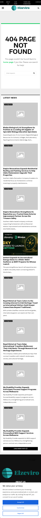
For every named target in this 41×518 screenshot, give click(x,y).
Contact (38, 2)
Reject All (20, 513)
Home (2, 2)
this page (32, 460)
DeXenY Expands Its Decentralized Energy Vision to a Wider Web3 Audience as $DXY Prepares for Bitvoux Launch (19, 261)
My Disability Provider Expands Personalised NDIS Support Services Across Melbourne (18, 433)
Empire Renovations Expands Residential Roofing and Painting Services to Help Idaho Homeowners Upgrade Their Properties (20, 172)
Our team (15, 3)
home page (8, 62)
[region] (20, 500)
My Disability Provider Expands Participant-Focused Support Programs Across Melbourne (19, 389)
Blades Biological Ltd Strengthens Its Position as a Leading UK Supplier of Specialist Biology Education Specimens (20, 130)
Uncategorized (8, 104)
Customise (20, 508)
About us (8, 3)
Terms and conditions (27, 3)
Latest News (10, 97)
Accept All (20, 502)
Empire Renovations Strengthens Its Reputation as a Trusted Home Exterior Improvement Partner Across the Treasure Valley (19, 215)
